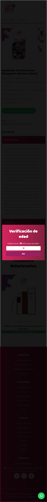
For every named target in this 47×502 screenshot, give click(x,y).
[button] (41, 495)
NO (23, 254)
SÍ (23, 248)
